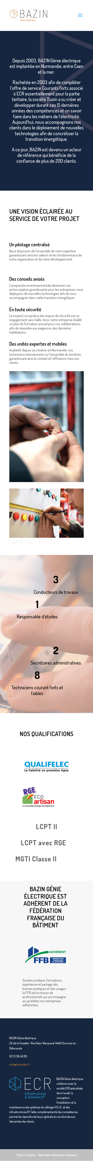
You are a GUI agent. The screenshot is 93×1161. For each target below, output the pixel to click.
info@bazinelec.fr (19, 1064)
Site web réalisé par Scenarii (57, 1155)
